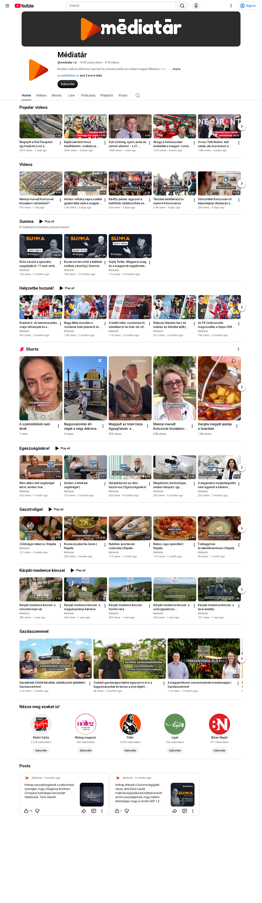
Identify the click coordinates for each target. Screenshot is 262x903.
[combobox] (122, 5)
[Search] (182, 6)
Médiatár (24, 270)
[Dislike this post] (37, 811)
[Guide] (7, 5)
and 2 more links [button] (91, 75)
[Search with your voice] (196, 6)
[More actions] (60, 143)
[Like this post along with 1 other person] (117, 811)
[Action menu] (102, 811)
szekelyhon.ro (69, 75)
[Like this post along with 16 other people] (26, 811)
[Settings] (231, 5)
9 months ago (52, 777)
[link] (64, 795)
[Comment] (94, 811)
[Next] (242, 126)
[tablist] (131, 95)
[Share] (84, 811)
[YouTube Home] (24, 5)
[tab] (26, 95)
